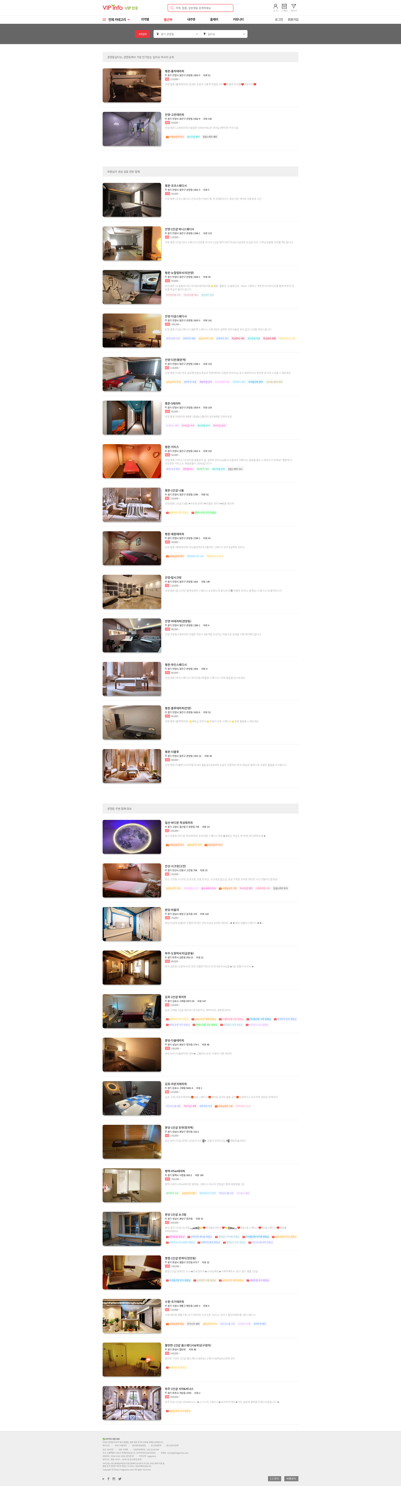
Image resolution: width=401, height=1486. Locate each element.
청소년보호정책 (172, 1445)
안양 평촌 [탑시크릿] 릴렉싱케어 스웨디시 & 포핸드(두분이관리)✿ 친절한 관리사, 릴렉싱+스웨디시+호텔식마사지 (223, 590)
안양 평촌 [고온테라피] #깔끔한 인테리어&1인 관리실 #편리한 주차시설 (201, 128)
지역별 (145, 19)
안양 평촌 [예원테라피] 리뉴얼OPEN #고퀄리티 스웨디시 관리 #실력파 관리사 (205, 547)
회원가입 (293, 19)
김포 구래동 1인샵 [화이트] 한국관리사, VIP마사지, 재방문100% (197, 1010)
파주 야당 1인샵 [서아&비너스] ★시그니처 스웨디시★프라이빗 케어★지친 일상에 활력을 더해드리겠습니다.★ (222, 1402)
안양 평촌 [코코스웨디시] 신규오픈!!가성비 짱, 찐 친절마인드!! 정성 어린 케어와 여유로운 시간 (213, 199)
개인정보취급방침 (139, 1445)
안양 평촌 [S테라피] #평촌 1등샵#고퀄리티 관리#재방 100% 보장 (198, 416)
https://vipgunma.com (124, 1469)
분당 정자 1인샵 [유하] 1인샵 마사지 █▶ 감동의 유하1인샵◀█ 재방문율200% (205, 1140)
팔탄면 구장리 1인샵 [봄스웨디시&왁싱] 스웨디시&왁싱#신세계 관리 (200, 1358)
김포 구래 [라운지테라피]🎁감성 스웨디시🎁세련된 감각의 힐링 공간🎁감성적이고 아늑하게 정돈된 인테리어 (221, 1097)
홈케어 (214, 19)
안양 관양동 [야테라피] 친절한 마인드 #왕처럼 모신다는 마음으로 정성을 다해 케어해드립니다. (213, 634)
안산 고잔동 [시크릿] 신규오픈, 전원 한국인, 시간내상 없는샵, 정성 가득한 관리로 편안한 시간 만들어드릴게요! (221, 879)
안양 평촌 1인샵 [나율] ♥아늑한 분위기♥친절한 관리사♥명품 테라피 (199, 503)
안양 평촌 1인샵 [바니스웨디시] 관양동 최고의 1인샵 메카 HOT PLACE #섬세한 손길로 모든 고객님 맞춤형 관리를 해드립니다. (229, 242)
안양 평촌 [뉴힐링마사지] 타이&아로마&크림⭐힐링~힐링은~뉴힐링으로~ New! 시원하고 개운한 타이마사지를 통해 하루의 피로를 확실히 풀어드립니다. (229, 287)
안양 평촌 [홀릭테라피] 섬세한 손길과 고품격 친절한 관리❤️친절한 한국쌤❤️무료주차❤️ (210, 84)
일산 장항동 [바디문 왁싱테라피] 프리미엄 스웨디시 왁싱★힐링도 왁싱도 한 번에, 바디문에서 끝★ (215, 836)
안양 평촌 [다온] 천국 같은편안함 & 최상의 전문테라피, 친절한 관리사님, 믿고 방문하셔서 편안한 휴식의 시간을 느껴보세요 (228, 373)
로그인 (279, 19)
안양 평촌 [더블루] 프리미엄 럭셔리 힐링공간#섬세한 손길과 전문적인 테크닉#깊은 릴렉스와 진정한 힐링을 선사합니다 (226, 765)
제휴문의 (291, 1478)
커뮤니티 (238, 19)
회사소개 (106, 1445)
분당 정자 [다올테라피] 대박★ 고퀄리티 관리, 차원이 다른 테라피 (198, 1053)
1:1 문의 (274, 1478)
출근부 (168, 19)
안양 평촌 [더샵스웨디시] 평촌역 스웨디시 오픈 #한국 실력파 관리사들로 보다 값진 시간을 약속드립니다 (218, 329)
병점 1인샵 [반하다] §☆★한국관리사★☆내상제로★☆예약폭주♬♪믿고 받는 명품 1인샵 (211, 1271)
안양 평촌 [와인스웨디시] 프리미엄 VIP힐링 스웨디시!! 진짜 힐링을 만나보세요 (205, 678)
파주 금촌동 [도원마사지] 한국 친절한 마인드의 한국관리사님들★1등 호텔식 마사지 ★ (209, 966)
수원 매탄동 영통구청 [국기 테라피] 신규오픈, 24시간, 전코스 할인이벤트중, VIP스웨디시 (210, 1315)
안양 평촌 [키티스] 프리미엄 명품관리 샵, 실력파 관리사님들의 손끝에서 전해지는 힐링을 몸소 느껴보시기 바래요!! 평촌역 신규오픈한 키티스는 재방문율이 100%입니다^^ (228, 461)
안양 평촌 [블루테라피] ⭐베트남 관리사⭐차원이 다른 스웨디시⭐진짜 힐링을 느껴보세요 (212, 721)
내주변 (191, 19)
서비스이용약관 (121, 1445)
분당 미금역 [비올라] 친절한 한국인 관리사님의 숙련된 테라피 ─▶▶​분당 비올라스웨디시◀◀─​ (214, 923)
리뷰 (207, 75)
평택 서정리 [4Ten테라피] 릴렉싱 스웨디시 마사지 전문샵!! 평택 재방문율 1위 (204, 1184)
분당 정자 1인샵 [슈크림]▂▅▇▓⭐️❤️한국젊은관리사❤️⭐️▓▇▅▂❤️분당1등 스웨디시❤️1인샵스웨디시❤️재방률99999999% (225, 1229)
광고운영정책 (156, 1445)
